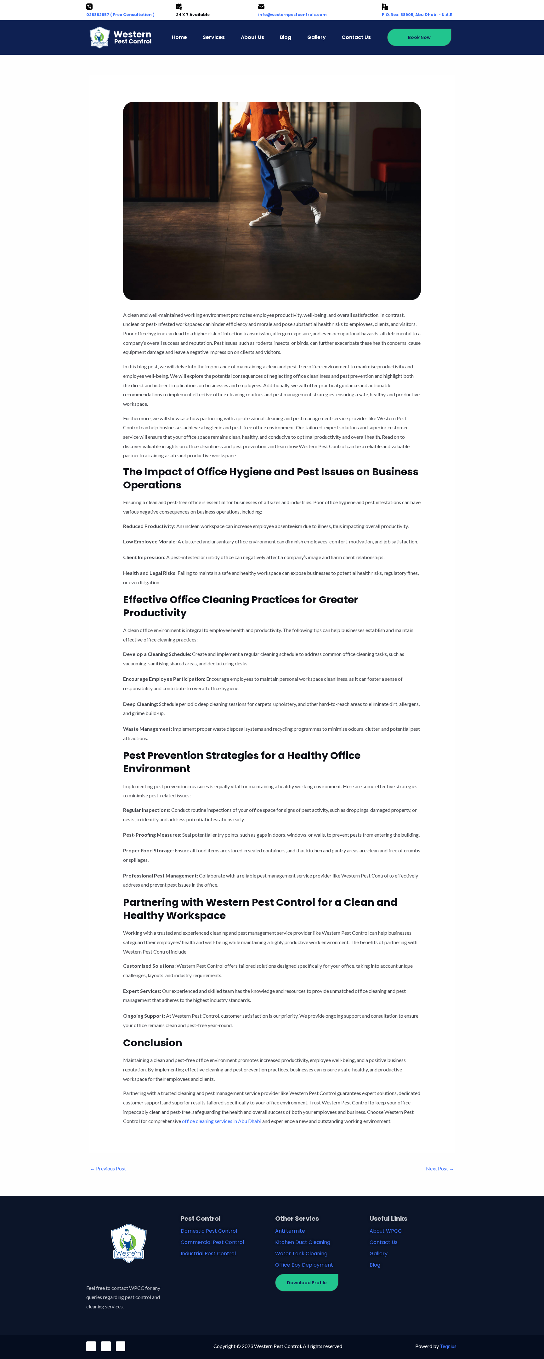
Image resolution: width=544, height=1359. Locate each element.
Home (179, 37)
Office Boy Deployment (304, 1264)
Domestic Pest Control (209, 1231)
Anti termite (290, 1231)
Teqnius (448, 1346)
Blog (285, 37)
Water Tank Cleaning (301, 1253)
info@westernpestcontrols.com (292, 14)
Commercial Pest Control (212, 1242)
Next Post (440, 1168)
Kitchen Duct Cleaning (302, 1242)
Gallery (316, 37)
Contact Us (356, 37)
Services (214, 37)
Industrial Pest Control (208, 1253)
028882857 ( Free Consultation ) (120, 14)
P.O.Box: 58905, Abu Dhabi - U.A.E (417, 14)
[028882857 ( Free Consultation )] (89, 6)
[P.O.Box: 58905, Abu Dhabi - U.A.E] (385, 6)
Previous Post (108, 1168)
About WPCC (386, 1231)
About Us (252, 37)
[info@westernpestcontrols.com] (261, 6)
